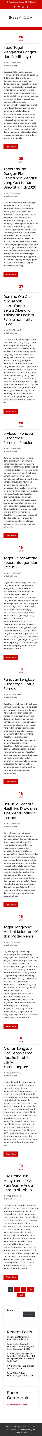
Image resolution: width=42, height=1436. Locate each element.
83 (31, 1289)
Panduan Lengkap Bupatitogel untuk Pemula (19, 684)
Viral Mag (28, 1429)
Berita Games (11, 65)
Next (21, 1295)
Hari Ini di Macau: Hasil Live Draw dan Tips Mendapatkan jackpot (20, 811)
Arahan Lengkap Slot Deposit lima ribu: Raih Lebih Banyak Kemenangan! (18, 1057)
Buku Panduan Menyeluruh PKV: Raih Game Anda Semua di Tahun (18, 1183)
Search (10, 1310)
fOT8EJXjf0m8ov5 (13, 63)
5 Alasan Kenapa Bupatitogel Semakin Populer (18, 438)
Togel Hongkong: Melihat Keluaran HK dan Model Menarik (21, 932)
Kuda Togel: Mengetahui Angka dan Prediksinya (20, 52)
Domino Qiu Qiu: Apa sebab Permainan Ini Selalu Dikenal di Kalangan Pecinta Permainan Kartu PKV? (19, 310)
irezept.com (21, 17)
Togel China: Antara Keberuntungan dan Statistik (21, 563)
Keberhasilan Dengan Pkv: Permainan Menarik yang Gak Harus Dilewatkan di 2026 (20, 178)
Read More (11, 146)
